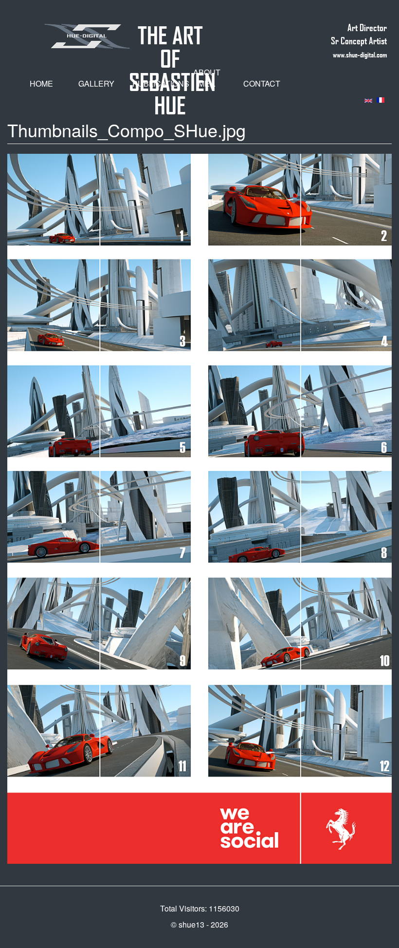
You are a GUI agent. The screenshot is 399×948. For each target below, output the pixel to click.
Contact (261, 83)
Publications (155, 83)
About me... (206, 78)
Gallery (96, 83)
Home (41, 83)
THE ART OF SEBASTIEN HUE (172, 31)
